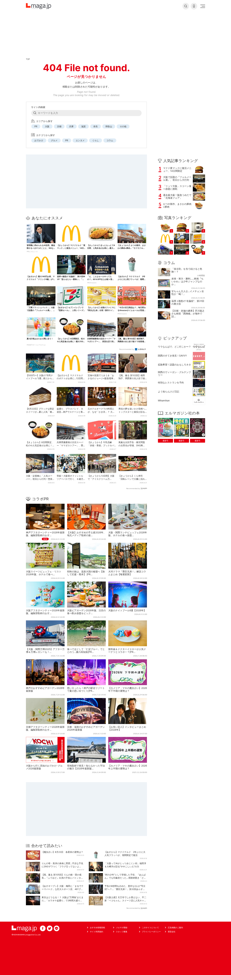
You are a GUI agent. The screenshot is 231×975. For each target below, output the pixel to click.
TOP (28, 59)
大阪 (47, 126)
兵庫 (71, 126)
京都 (59, 126)
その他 (123, 126)
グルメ (54, 140)
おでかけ (38, 140)
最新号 (165, 440)
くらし (95, 140)
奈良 (95, 126)
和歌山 (108, 126)
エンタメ (80, 140)
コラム (110, 140)
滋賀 (83, 126)
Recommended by (127, 349)
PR (35, 126)
